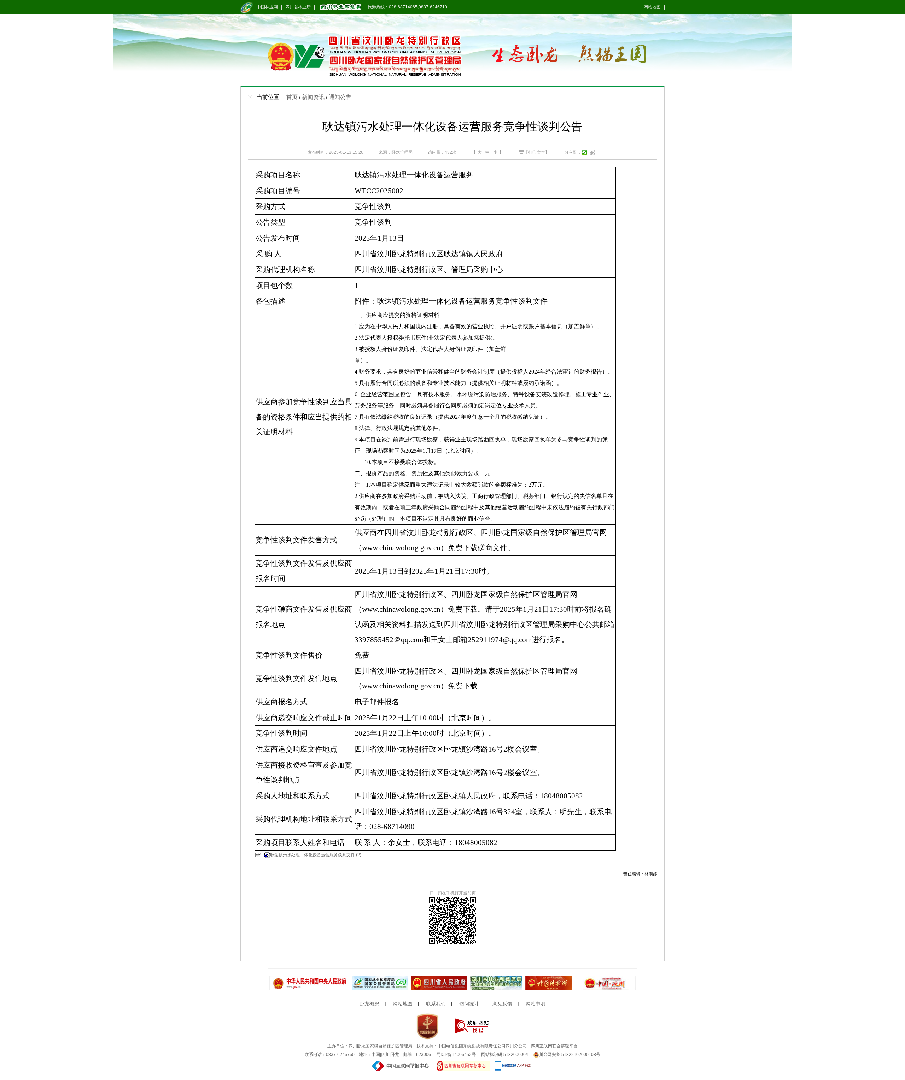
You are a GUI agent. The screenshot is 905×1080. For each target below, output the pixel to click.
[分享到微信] (585, 152)
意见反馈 (502, 1003)
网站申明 (535, 1003)
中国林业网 (267, 7)
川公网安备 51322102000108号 (569, 1054)
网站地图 (652, 7)
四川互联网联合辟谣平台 (554, 1046)
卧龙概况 (369, 1003)
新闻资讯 (313, 97)
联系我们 (436, 1003)
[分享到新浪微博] (593, 152)
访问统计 (469, 1003)
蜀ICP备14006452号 (456, 1054)
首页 (292, 97)
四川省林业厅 (298, 7)
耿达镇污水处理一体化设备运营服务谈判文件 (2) (315, 854)
